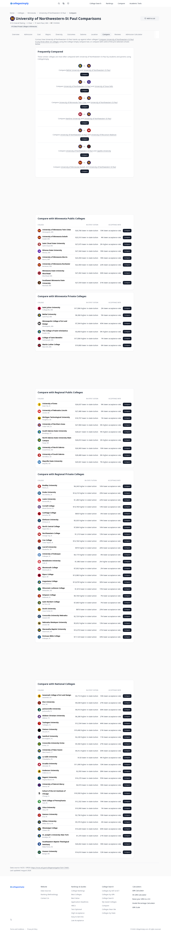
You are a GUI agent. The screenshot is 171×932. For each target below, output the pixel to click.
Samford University (50, 736)
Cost (39, 34)
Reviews (118, 34)
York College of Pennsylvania (54, 800)
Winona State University (52, 250)
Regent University (49, 777)
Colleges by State (108, 913)
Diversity (59, 34)
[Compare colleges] (63, 3)
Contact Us (45, 898)
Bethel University (73, 70)
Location (94, 34)
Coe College (47, 540)
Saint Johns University (51, 307)
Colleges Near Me (109, 909)
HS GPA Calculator (139, 895)
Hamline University (73, 118)
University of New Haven (52, 750)
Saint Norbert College (51, 602)
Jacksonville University (51, 709)
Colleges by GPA (108, 894)
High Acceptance (77, 913)
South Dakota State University (54, 431)
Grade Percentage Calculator (143, 903)
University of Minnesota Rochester (56, 264)
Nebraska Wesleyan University (54, 622)
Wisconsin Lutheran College (53, 588)
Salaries (83, 34)
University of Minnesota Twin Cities (73, 102)
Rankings (109, 3)
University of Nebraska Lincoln (54, 410)
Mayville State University (52, 461)
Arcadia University (49, 763)
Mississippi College (49, 828)
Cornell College (48, 506)
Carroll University (49, 547)
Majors (48, 34)
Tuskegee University (50, 722)
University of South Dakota (53, 454)
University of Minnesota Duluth (73, 167)
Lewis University (49, 499)
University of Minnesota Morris (54, 257)
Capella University (104, 151)
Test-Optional (76, 909)
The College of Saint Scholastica (55, 331)
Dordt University (49, 608)
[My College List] (68, 3)
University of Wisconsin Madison (103, 135)
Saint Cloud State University (53, 243)
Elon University (48, 702)
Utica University (48, 807)
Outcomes (71, 34)
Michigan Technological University (56, 417)
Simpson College (49, 595)
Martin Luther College (51, 344)
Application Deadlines (79, 902)
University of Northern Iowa (53, 424)
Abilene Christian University (53, 715)
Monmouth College (50, 567)
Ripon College (47, 574)
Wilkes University (49, 821)
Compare (121, 3)
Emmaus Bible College (51, 636)
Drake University (49, 492)
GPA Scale (136, 907)
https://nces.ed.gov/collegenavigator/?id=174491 (50, 868)
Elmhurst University (50, 519)
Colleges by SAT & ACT (110, 891)
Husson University (49, 851)
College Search (108, 898)
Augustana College (49, 581)
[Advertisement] (21, 73)
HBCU (73, 905)
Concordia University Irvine (53, 743)
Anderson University (50, 770)
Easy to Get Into (77, 917)
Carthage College (49, 513)
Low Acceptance (77, 920)
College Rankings (78, 891)
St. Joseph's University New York (55, 835)
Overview (15, 34)
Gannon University (49, 814)
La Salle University (49, 757)
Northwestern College (51, 533)
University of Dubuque (51, 554)
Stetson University (49, 729)
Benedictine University (51, 561)
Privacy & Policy (32, 929)
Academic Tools (136, 3)
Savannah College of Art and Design (56, 695)
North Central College (51, 526)
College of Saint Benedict (52, 337)
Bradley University (49, 485)
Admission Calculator (134, 34)
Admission (28, 34)
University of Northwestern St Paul (97, 70)
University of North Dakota (53, 447)
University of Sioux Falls (104, 86)
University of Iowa (49, 403)
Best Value (75, 898)
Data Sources (46, 891)
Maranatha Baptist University (54, 629)
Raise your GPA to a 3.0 (141, 899)
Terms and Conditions (17, 929)
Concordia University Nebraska (54, 615)
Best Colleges (76, 894)
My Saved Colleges (109, 902)
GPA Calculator (138, 891)
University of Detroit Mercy (53, 784)
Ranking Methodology (49, 894)
